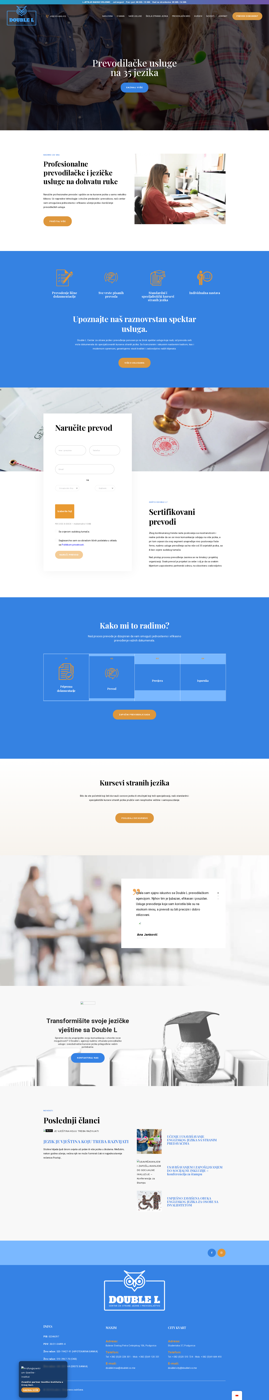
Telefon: (112, 1352)
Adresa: (112, 1341)
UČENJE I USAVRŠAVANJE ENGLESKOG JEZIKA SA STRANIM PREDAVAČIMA (192, 1140)
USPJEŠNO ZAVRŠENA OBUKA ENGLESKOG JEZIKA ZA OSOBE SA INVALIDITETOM (192, 1202)
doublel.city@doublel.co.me (182, 1368)
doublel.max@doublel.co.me (120, 1368)
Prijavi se (134, 87)
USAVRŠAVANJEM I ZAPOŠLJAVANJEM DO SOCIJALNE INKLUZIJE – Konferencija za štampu (194, 1171)
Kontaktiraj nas (88, 1057)
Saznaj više (30, 1390)
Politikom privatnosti (73, 544)
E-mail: (111, 1363)
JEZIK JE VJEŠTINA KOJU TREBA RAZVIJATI (86, 1141)
